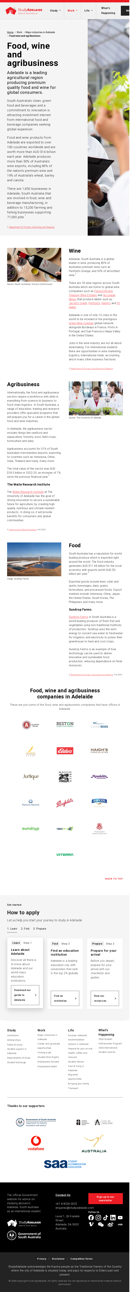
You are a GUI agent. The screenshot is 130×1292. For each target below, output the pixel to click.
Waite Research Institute (28, 492)
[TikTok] (105, 1217)
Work (71, 10)
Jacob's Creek (78, 303)
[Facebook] (91, 1217)
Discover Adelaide (77, 1035)
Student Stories (76, 1061)
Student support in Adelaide (17, 1051)
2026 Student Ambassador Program (110, 1041)
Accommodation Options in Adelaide (78, 1041)
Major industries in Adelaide (40, 32)
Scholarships (14, 1040)
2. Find (25, 928)
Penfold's (94, 303)
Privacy (41, 1258)
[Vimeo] (91, 1224)
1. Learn (12, 928)
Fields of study (14, 1044)
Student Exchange (16, 1062)
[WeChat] (100, 1224)
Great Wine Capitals (81, 323)
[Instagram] (98, 1217)
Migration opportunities (75, 1076)
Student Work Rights (48, 1057)
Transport (73, 1088)
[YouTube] (120, 1217)
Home (10, 32)
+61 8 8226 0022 (66, 1203)
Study (54, 10)
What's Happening (108, 10)
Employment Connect (48, 1061)
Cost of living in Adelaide (76, 1068)
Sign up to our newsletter (105, 1199)
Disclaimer (58, 1258)
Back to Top (114, 878)
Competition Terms (81, 1258)
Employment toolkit (47, 1066)
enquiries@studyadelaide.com (75, 1207)
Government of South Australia (23, 530)
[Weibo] (110, 1224)
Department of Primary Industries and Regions (32, 227)
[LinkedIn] (113, 1217)
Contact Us (63, 1195)
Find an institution (60, 998)
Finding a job (44, 1052)
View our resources (100, 998)
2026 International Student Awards (108, 1050)
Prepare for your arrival (80, 1048)
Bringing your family (78, 1083)
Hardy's (106, 303)
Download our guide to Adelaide (22, 995)
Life (87, 10)
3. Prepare (39, 928)
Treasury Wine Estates (83, 295)
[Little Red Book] (120, 1224)
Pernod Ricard (103, 291)
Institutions (13, 1035)
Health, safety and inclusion (77, 1055)
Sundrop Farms (78, 617)
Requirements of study (18, 1058)
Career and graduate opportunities (49, 1045)
